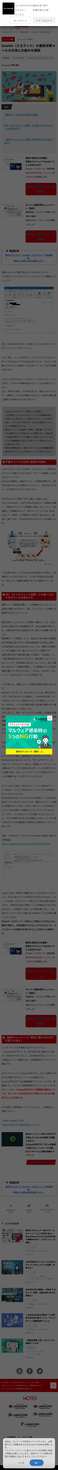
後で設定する (20, 21)
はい (37, 1462)
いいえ (21, 1462)
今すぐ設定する (44, 20)
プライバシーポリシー (14, 1450)
